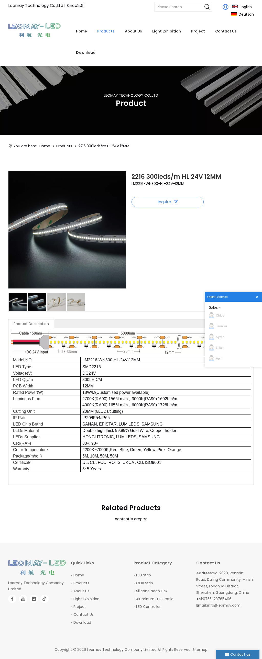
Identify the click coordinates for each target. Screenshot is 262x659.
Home (78, 575)
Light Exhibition (86, 598)
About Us (81, 591)
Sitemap (200, 649)
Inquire (164, 202)
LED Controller (148, 606)
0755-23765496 (217, 598)
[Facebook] (12, 599)
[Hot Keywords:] (207, 7)
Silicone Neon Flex (152, 591)
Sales (213, 307)
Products (81, 583)
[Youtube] (23, 599)
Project (79, 606)
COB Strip (144, 583)
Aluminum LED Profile (154, 598)
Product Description (31, 323)
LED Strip (143, 575)
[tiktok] (44, 599)
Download (82, 622)
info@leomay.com (224, 605)
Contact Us (83, 614)
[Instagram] (34, 599)
